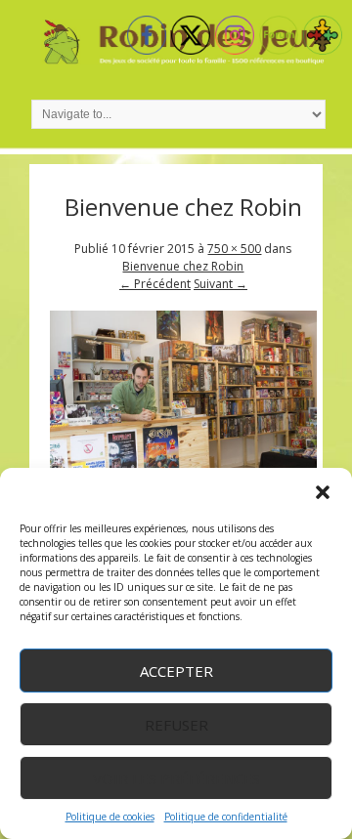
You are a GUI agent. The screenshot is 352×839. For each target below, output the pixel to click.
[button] (322, 492)
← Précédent (155, 283)
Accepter (176, 671)
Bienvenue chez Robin (182, 266)
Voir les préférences (176, 778)
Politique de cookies (110, 816)
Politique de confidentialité (225, 816)
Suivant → (220, 283)
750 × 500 (234, 248)
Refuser (176, 724)
